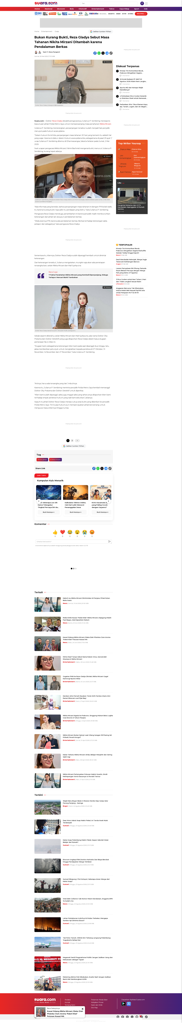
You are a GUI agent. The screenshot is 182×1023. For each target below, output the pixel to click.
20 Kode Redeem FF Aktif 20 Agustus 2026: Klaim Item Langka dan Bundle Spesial (133, 81)
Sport (136, 9)
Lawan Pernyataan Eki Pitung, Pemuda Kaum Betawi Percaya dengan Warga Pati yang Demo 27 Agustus (131, 270)
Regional (140, 14)
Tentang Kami (70, 1005)
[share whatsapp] (99, 53)
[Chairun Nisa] (124, 150)
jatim (124, 14)
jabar (118, 14)
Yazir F (45, 52)
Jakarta (111, 14)
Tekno (111, 9)
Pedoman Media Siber (99, 1000)
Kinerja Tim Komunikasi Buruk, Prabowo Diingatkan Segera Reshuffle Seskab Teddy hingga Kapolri (131, 251)
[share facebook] (95, 53)
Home (37, 9)
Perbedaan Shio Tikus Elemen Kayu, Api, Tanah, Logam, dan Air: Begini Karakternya (134, 107)
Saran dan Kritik (96, 1005)
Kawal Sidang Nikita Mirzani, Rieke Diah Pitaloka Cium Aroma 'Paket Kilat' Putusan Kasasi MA (65, 1013)
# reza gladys (42, 459)
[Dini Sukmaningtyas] (125, 157)
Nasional (48, 9)
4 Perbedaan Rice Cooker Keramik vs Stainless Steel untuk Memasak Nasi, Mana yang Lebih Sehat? (133, 98)
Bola (72, 9)
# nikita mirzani (55, 459)
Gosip (57, 31)
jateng (130, 14)
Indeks (147, 9)
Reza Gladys (57, 121)
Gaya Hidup (124, 9)
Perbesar (108, 62)
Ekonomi (61, 9)
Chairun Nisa (136, 149)
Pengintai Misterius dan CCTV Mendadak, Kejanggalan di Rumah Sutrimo (131, 207)
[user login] (142, 4)
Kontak (67, 1002)
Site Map (94, 1008)
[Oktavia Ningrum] (125, 166)
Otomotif (83, 9)
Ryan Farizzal (137, 172)
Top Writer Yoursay (129, 143)
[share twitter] (103, 53)
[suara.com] (45, 4)
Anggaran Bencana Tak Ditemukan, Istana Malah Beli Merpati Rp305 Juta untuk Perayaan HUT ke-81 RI (130, 290)
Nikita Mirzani (105, 124)
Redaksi (68, 1000)
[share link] (111, 53)
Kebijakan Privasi (97, 1002)
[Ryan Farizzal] (124, 173)
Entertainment (98, 9)
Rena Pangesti (54, 52)
